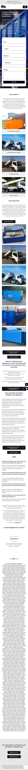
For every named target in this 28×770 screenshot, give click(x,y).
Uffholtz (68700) (14, 588)
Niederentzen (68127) (7, 650)
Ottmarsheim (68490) (20, 639)
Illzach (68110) (16, 692)
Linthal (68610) (18, 674)
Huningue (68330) (21, 695)
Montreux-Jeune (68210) (19, 661)
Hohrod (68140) (14, 699)
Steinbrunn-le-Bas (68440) (15, 598)
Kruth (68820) (9, 684)
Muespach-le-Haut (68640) (17, 656)
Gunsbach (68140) (15, 713)
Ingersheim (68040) (8, 692)
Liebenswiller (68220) (12, 677)
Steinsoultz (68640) (16, 596)
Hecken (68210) (9, 708)
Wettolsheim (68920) (9, 576)
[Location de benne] (13, 164)
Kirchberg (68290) (20, 685)
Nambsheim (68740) (20, 651)
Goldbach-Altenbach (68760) (10, 719)
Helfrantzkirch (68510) (16, 704)
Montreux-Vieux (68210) (8, 661)
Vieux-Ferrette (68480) (16, 585)
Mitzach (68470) (21, 662)
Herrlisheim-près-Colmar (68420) (18, 703)
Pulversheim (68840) (18, 636)
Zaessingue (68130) (20, 566)
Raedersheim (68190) (20, 635)
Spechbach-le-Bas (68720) (11, 600)
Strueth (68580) (18, 593)
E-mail (7, 48)
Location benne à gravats (13, 131)
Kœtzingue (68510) (17, 684)
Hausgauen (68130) (17, 708)
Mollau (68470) (6, 662)
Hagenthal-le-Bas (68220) (11, 711)
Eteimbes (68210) (22, 729)
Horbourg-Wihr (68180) (11, 697)
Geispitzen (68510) (16, 721)
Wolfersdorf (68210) (11, 569)
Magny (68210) (22, 670)
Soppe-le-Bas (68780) (9, 604)
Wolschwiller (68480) (15, 567)
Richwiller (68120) (16, 629)
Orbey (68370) (10, 641)
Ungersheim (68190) (6, 588)
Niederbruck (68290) (16, 650)
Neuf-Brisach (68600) (11, 651)
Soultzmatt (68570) (22, 600)
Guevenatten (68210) (20, 714)
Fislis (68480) (13, 726)
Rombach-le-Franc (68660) (19, 622)
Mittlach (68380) (6, 663)
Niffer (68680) (20, 647)
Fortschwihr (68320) (11, 725)
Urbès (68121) (22, 587)
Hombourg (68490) (21, 697)
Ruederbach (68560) (16, 619)
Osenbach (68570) (15, 640)
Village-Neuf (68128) (21, 584)
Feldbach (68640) (6, 729)
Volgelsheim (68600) (15, 583)
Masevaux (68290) (22, 667)
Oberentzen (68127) (17, 645)
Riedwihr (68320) (19, 628)
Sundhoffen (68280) (10, 593)
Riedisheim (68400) (7, 629)
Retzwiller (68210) (11, 630)
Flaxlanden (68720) (6, 726)
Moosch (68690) (21, 659)
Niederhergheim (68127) (20, 648)
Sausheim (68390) (18, 611)
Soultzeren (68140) (7, 602)
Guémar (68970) (6, 715)
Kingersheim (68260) (6, 687)
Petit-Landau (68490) (10, 639)
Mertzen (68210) (13, 667)
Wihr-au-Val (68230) (20, 573)
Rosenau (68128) (11, 621)
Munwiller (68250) (15, 652)
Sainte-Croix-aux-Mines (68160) (13, 614)
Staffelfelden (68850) (11, 599)
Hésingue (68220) (6, 703)
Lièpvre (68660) (17, 676)
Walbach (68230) (20, 581)
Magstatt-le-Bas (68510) (13, 670)
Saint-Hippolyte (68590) (11, 615)
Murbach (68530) (6, 652)
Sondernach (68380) (7, 606)
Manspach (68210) (6, 669)
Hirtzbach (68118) (16, 700)
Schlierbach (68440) (10, 611)
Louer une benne (13, 195)
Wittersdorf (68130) (20, 569)
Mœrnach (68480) (13, 662)
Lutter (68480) (14, 671)
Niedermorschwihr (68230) (8, 648)
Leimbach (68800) (15, 678)
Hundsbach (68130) (8, 696)
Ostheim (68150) (7, 640)
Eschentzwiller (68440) (8, 730)
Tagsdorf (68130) (16, 592)
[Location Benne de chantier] (13, 142)
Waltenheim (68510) (16, 580)
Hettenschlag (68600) (20, 702)
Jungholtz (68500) (17, 689)
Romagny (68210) (7, 624)
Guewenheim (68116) (11, 714)
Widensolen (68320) (8, 574)
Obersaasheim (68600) (12, 643)
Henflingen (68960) (7, 704)
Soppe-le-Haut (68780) (19, 603)
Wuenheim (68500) (6, 567)
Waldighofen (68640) (11, 581)
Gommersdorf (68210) (20, 718)
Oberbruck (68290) (12, 647)
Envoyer (14, 82)
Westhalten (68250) (18, 576)
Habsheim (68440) (7, 713)
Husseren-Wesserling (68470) (19, 693)
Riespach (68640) (11, 628)
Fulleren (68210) (17, 722)
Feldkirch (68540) (21, 728)
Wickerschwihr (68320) (18, 574)
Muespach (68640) (6, 658)
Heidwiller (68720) (16, 707)
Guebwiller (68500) (14, 715)
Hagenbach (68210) (21, 711)
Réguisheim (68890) (6, 632)
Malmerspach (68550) (15, 669)
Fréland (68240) (17, 723)
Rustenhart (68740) (7, 618)
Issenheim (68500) (20, 691)
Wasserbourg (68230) (7, 580)
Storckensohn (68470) (12, 595)
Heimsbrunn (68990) (19, 706)
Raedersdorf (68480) (9, 636)
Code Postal (8, 62)
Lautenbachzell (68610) (19, 680)
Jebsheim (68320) (11, 691)
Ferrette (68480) (6, 728)
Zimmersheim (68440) (7, 565)
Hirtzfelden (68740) (7, 700)
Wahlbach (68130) (7, 583)
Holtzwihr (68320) (6, 699)
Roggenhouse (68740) (16, 624)
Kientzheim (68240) (21, 687)
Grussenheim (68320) (11, 717)
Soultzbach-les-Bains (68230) (18, 602)
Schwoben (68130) (11, 610)
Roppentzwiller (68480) (8, 622)
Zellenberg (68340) (11, 566)
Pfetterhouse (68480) (7, 637)
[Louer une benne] (13, 185)
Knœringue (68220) (11, 685)
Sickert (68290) (10, 607)
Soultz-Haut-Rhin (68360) (8, 603)
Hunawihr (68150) (16, 696)
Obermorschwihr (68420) (11, 644)
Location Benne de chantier (14, 152)
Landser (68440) (9, 682)
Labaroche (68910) (17, 682)
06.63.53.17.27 (16, 1)
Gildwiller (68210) (20, 719)
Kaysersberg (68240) (14, 688)
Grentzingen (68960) (10, 718)
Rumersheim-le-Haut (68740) (18, 618)
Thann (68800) (9, 592)
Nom (5, 41)
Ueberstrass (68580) (6, 589)
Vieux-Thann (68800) (7, 585)
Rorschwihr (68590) (19, 621)
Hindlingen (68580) (11, 702)
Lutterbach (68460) (7, 671)
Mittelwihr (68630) (14, 663)
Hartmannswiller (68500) (11, 710)
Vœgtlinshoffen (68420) (11, 584)
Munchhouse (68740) (19, 654)
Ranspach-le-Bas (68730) (14, 633)
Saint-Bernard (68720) (9, 617)
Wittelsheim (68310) (15, 570)
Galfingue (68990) (9, 722)
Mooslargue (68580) (13, 659)
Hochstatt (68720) (21, 699)
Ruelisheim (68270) (7, 619)
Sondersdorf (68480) (18, 604)
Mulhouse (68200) (6, 655)
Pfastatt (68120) (16, 637)
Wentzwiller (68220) (16, 577)
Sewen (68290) (16, 607)
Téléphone (6, 55)
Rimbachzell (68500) (10, 626)
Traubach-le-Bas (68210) (13, 591)
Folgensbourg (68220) (20, 725)
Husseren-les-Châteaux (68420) (10, 695)
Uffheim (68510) (22, 588)
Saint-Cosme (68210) (21, 615)
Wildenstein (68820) (11, 573)
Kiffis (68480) (14, 687)
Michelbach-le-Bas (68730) (14, 665)
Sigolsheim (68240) (17, 606)
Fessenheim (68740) (21, 726)
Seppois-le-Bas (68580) (15, 609)
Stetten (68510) (20, 595)
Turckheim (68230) (16, 589)
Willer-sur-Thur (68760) (18, 572)
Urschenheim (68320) (14, 587)
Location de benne (13, 174)
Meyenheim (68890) (12, 666)
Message (5, 69)
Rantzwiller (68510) (15, 632)
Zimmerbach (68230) (16, 565)
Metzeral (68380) (20, 666)
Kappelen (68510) (9, 689)
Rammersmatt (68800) (11, 635)
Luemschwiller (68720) (16, 673)
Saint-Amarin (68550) (18, 617)
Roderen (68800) (9, 625)
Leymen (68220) (20, 677)
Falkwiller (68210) (14, 729)
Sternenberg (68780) (6, 596)
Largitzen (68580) (16, 681)
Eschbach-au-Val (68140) (19, 730)
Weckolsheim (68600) (11, 578)
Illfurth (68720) (9, 693)
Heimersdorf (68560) (7, 707)
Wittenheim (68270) (6, 570)
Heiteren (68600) (11, 706)
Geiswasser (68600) (7, 721)
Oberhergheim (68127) (7, 645)
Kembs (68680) (7, 688)
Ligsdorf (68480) (10, 676)
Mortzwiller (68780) (15, 658)
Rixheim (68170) (17, 625)
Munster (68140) (10, 654)
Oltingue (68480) (17, 641)
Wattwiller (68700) (20, 578)
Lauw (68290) (10, 680)
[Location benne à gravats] (13, 121)
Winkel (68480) (9, 572)
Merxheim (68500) (6, 667)
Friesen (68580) (10, 723)
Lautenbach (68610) (7, 681)
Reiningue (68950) (20, 630)
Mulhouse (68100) (14, 655)
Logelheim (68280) (10, 674)
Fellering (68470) (13, 728)
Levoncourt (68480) (6, 678)
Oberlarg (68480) (21, 644)
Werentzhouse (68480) (7, 577)
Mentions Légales (22, 766)
